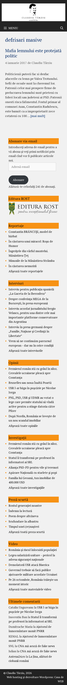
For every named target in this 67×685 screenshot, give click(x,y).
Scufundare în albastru (23, 521)
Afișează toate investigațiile (27, 488)
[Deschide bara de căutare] (61, 28)
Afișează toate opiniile (23, 426)
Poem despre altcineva (23, 516)
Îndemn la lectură (20, 511)
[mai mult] (38, 116)
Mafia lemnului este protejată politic (33, 53)
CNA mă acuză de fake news (36, 646)
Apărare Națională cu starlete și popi (33, 473)
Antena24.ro (17, 656)
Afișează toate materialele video (30, 589)
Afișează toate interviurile (26, 351)
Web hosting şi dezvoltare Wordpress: (30, 677)
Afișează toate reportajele (26, 271)
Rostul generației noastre (25, 506)
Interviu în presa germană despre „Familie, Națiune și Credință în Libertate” (30, 331)
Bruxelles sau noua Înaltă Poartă (30, 383)
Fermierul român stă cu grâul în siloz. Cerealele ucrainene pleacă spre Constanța (33, 373)
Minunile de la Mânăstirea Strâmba (31, 261)
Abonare (18, 180)
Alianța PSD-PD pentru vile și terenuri (33, 467)
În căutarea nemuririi (22, 266)
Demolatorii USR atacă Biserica (29, 565)
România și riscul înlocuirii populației (33, 550)
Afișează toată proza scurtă (27, 532)
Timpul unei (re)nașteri (24, 527)
